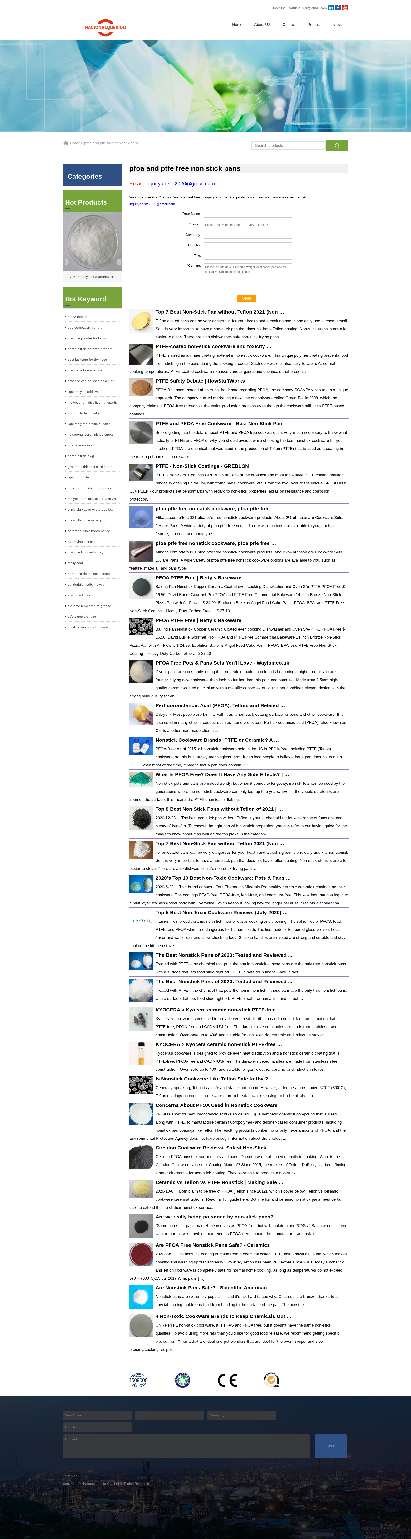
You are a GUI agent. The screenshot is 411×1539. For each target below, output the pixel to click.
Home (237, 25)
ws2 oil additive (79, 595)
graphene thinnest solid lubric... (91, 467)
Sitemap (71, 1476)
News (337, 25)
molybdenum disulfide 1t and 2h (92, 499)
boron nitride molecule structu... (91, 574)
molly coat (75, 563)
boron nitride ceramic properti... (91, 349)
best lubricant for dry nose (87, 359)
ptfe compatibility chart (85, 327)
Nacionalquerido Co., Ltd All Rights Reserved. (116, 1483)
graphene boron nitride (85, 370)
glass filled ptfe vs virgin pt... (89, 520)
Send (246, 298)
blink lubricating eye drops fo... (91, 509)
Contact (289, 25)
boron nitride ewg (81, 456)
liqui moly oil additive (83, 392)
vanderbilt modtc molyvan (87, 584)
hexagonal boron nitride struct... (92, 434)
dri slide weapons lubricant (88, 627)
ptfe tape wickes (80, 445)
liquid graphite (78, 477)
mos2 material (78, 317)
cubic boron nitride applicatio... (91, 488)
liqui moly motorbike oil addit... (90, 424)
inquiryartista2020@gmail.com (304, 8)
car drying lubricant (82, 541)
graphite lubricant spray (85, 552)
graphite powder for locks (87, 338)
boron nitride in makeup (85, 413)
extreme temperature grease (89, 606)
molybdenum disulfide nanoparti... (93, 402)
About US (262, 25)
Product (314, 25)
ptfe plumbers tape (82, 616)
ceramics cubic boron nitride (89, 531)
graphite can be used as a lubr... (92, 381)
